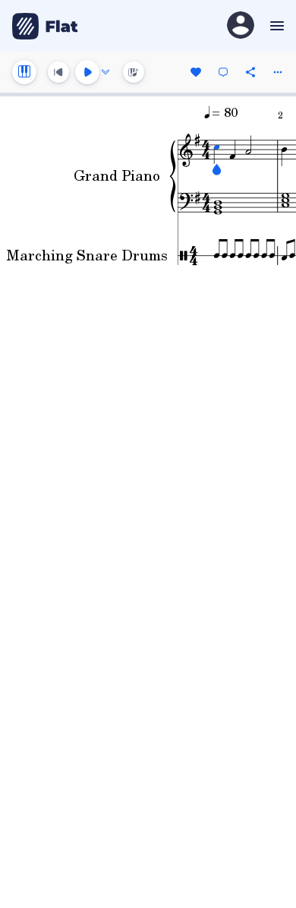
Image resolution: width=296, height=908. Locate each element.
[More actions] (278, 72)
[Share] (250, 72)
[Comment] (223, 72)
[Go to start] (58, 72)
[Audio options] (105, 72)
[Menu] (275, 25)
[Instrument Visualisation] (133, 72)
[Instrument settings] (24, 72)
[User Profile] (240, 26)
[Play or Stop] (87, 72)
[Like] (195, 72)
